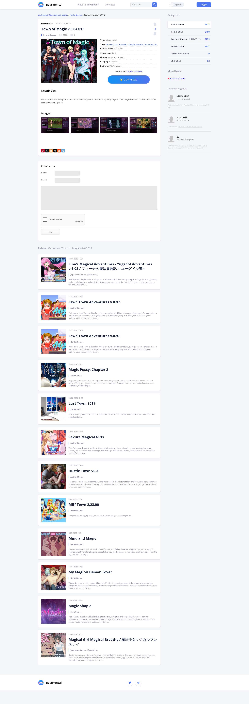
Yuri (155, 44)
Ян (178, 136)
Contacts (110, 4)
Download (130, 79)
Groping (131, 44)
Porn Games (177, 31)
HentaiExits (47, 23)
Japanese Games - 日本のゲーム (186, 39)
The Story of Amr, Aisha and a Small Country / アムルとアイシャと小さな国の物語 (187, 147)
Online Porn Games (180, 53)
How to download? (88, 4)
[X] (47, 150)
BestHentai (54, 683)
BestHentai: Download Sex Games (53, 15)
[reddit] (59, 150)
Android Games (178, 46)
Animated (123, 44)
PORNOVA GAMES (177, 78)
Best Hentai (54, 4)
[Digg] (55, 150)
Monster (139, 44)
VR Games (176, 60)
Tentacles (148, 44)
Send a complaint (134, 71)
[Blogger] (51, 150)
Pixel (116, 44)
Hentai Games (76, 15)
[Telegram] (63, 150)
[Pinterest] (43, 150)
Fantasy (109, 44)
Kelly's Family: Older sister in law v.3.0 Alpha (188, 106)
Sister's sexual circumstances (190, 126)
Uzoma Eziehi (183, 95)
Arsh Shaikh (182, 117)
